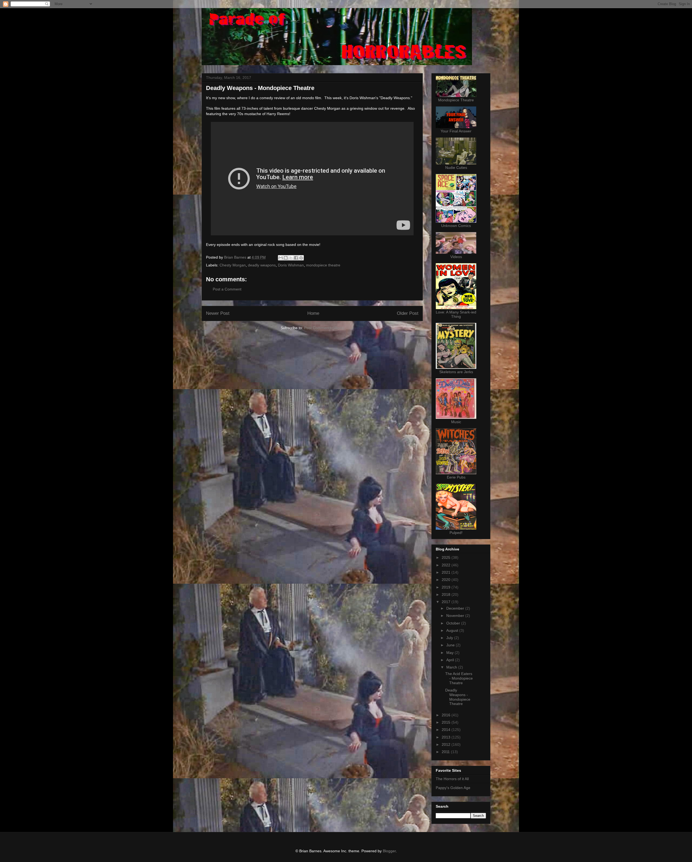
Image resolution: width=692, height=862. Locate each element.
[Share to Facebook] (296, 257)
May (450, 652)
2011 (446, 752)
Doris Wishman (291, 265)
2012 (446, 744)
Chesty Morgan (232, 265)
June (451, 645)
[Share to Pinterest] (301, 257)
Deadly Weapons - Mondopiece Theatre (457, 697)
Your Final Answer (456, 131)
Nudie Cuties (456, 167)
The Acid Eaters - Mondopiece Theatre (459, 678)
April (450, 660)
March (452, 667)
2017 (446, 602)
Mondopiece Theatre (456, 100)
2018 (446, 594)
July (450, 638)
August (452, 630)
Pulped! (456, 532)
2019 (446, 587)
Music (456, 422)
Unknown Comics (456, 225)
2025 (446, 557)
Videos (456, 257)
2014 (446, 729)
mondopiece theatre (323, 265)
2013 (446, 737)
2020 (446, 579)
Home (313, 313)
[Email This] (280, 257)
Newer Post (217, 313)
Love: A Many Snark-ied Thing (456, 314)
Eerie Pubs (456, 477)
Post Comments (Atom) (324, 328)
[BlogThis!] (285, 257)
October (453, 623)
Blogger (389, 851)
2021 (446, 572)
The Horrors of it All (452, 779)
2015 (446, 722)
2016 (446, 715)
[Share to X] (291, 257)
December (455, 608)
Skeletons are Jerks (456, 372)
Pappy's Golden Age (453, 788)
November (455, 615)
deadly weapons (262, 265)
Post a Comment (227, 289)
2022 (446, 565)
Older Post (407, 313)
